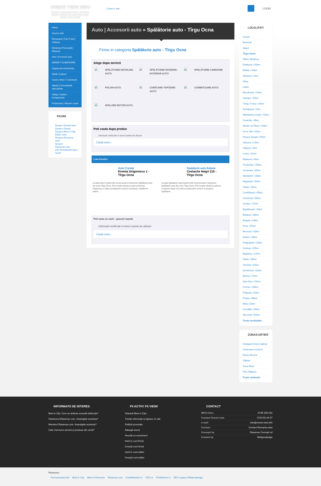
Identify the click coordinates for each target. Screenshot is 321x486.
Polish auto (113, 87)
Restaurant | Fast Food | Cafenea (63, 40)
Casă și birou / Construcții (64, 80)
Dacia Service (250, 355)
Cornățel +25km (251, 309)
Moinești (247, 42)
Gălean (246, 360)
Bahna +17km (250, 276)
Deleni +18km (250, 237)
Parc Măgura (249, 371)
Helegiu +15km (251, 98)
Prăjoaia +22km (251, 292)
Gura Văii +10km (251, 131)
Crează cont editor (134, 457)
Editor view (61, 134)
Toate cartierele (251, 377)
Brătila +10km (250, 70)
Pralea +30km (250, 298)
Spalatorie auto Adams (201, 168)
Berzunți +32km (251, 231)
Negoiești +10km (251, 181)
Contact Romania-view (261, 427)
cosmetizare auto (206, 87)
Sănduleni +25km (252, 175)
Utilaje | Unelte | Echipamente (59, 96)
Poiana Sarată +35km (254, 137)
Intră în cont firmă (134, 441)
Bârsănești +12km (252, 92)
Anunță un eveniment (136, 435)
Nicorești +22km (251, 314)
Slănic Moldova (251, 59)
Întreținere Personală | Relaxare (62, 49)
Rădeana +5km (251, 159)
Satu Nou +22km (251, 281)
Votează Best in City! (136, 413)
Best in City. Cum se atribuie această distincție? (73, 413)
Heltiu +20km (250, 259)
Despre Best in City (65, 131)
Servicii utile (58, 33)
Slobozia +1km (250, 75)
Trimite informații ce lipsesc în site (142, 419)
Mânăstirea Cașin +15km (256, 114)
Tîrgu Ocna (249, 53)
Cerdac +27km (250, 203)
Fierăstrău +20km (252, 164)
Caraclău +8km (251, 120)
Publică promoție (134, 424)
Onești (246, 36)
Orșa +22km (249, 226)
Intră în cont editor (134, 452)
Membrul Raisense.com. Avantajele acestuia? (72, 424)
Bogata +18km (250, 220)
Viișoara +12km (251, 142)
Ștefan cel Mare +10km (255, 125)
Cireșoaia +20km (252, 170)
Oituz (245, 81)
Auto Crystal (126, 168)
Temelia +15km (251, 265)
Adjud (246, 48)
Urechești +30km (252, 198)
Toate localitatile (252, 320)
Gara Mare (248, 366)
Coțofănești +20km (253, 192)
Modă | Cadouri (59, 74)
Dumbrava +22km (252, 270)
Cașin (246, 87)
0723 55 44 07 (265, 417)
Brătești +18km (251, 214)
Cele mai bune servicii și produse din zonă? (71, 430)
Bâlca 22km (249, 303)
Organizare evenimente (63, 68)
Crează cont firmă (134, 446)
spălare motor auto (119, 105)
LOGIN (266, 8)
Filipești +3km (250, 148)
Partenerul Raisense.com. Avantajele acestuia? (73, 419)
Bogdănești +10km (252, 209)
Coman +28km (250, 287)
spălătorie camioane (208, 69)
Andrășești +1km (251, 109)
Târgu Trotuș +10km (253, 103)
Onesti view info (70, 7)
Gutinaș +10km (251, 248)
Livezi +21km (250, 153)
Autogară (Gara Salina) (255, 344)
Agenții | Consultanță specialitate (62, 87)
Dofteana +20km (251, 64)
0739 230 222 (265, 413)
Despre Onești (62, 128)
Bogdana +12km (251, 253)
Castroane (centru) (253, 349)
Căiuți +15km (250, 187)
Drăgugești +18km (252, 242)
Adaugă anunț (132, 430)
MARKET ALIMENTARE (63, 62)
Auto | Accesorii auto (116, 29)
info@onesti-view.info (261, 422)
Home (55, 27)
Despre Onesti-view (65, 125)
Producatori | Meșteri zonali (65, 103)
